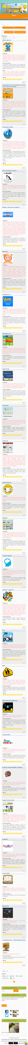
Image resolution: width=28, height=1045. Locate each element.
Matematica (14, 58)
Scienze (12, 105)
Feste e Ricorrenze (14, 456)
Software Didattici (6, 614)
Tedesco (16, 234)
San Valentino (11, 352)
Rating (4, 77)
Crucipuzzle (22, 455)
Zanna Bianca (20, 75)
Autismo (7, 266)
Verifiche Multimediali (11, 464)
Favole (21, 607)
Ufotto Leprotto (6, 40)
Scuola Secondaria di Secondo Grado (14, 313)
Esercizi (16, 680)
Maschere (10, 611)
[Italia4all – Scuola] (14, 12)
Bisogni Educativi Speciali (8, 54)
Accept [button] (10, 1043)
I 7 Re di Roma (10, 72)
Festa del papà (6, 817)
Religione (23, 58)
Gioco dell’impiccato (11, 102)
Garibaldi (12, 71)
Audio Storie (5, 455)
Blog (10, 141)
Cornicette (23, 267)
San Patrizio (5, 352)
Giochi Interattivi (15, 57)
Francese (13, 224)
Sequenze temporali (14, 233)
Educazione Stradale (7, 56)
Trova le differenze (14, 821)
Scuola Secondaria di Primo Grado (15, 422)
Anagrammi (5, 161)
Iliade (23, 72)
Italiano (23, 57)
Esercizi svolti (22, 680)
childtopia (4, 517)
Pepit (3, 665)
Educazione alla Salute (20, 54)
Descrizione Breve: (7, 63)
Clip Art (4, 348)
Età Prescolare (19, 715)
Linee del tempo (11, 103)
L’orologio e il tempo (7, 228)
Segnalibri (5, 276)
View (24, 82)
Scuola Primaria (14, 60)
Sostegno (20, 60)
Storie (16, 614)
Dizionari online (14, 782)
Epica (4, 101)
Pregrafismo (13, 274)
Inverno (18, 818)
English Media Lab (6, 482)
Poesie (4, 105)
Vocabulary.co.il (6, 294)
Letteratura (5, 103)
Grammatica (19, 102)
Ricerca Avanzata (22, 29)
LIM (11, 609)
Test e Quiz (19, 106)
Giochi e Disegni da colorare (9, 170)
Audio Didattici (5, 141)
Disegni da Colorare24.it (8, 800)
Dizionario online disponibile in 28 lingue (12, 767)
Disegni (17, 532)
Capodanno (7, 814)
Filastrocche (5, 608)
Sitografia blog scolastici (18, 387)
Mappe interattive (21, 459)
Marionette (5, 611)
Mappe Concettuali (12, 459)
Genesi (16, 71)
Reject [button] (15, 1043)
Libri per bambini (14, 228)
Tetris (24, 647)
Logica (20, 228)
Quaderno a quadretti (7, 589)
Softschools (5, 405)
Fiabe (24, 607)
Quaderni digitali (13, 460)
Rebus (8, 105)
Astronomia (5, 383)
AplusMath (5, 839)
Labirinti (8, 716)
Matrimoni (23, 818)
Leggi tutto (21, 1043)
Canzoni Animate (14, 141)
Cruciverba (23, 141)
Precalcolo (8, 274)
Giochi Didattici (19, 101)
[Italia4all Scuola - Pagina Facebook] (14, 1013)
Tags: (4, 70)
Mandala (23, 186)
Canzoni (4, 954)
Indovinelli (5, 145)
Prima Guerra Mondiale (13, 75)
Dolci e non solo (5, 1032)
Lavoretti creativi (6, 535)
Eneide (4, 71)
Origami (8, 460)
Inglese (20, 57)
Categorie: (5, 53)
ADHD (4, 222)
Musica (14, 229)
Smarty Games (6, 873)
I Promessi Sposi (17, 72)
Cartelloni (18, 267)
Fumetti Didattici (21, 56)
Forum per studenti (14, 143)
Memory (18, 58)
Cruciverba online (12, 309)
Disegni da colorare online (16, 185)
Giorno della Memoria (15, 144)
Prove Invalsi (22, 612)
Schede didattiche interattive (12, 855)
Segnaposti (9, 276)
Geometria (9, 57)
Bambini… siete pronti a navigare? (11, 207)
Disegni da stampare (20, 223)
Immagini (10, 271)
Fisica (17, 56)
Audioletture (12, 532)
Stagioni (4, 189)
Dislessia (8, 571)
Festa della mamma (15, 817)
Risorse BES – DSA (7, 60)
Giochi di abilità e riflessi (8, 225)
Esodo (8, 71)
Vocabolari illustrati (20, 148)
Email (3, 1000)
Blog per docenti (17, 383)
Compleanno (13, 814)
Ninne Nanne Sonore (15, 612)
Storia (24, 60)
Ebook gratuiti (16, 607)
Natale (16, 351)
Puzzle (8, 188)
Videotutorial (9, 574)
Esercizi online (6, 143)
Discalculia (23, 570)
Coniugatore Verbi (6, 782)
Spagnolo (12, 234)
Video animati (19, 499)
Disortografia (13, 571)
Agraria (4, 854)
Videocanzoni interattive (12, 465)
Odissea (18, 74)
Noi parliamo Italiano (7, 127)
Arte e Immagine (6, 532)
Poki (3, 630)
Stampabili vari (19, 276)
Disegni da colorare (7, 185)
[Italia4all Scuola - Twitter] (14, 1016)
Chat (19, 141)
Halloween (23, 349)
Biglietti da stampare (13, 266)
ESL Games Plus (6, 734)
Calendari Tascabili (11, 267)
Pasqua (20, 351)
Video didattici (9, 107)
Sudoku (8, 353)
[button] (24, 18)
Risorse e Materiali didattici (8, 462)
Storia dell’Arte (6, 61)
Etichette (4, 270)
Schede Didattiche (6, 275)
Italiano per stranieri (16, 145)
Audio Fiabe (12, 604)
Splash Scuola (5, 369)
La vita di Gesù (13, 74)
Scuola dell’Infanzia (14, 188)
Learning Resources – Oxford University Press (13, 940)
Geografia (5, 57)
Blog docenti (18, 222)
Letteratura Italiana (7, 58)
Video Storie (8, 537)
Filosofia (13, 56)
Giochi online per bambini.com (9, 700)
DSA (24, 268)
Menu (14, 15)
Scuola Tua (5, 440)
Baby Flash (5, 251)
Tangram (4, 464)
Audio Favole (5, 604)
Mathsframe (5, 906)
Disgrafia (4, 571)
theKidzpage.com (6, 333)
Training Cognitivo (7, 555)
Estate (24, 816)
